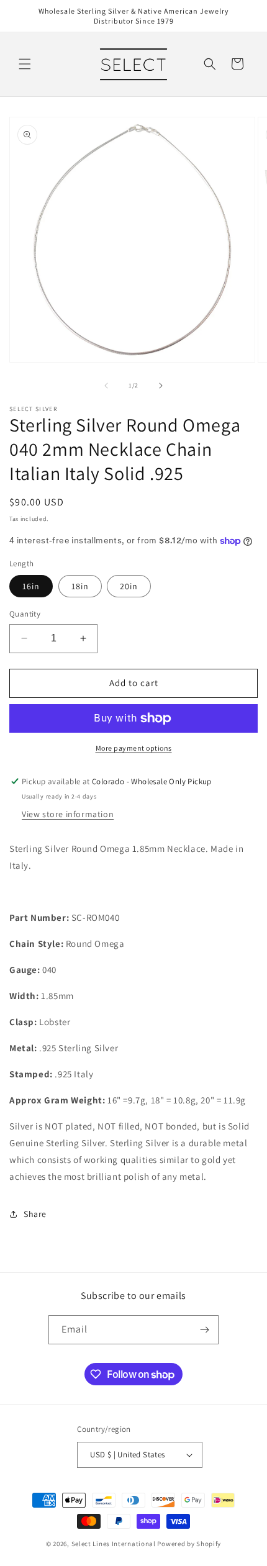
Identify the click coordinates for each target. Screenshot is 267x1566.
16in (31, 586)
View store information (68, 814)
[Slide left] (106, 385)
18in (80, 586)
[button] (24, 64)
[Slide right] (160, 385)
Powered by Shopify (189, 1543)
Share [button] (35, 1214)
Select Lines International (113, 1543)
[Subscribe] (204, 1329)
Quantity (24, 614)
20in (129, 586)
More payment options (134, 748)
